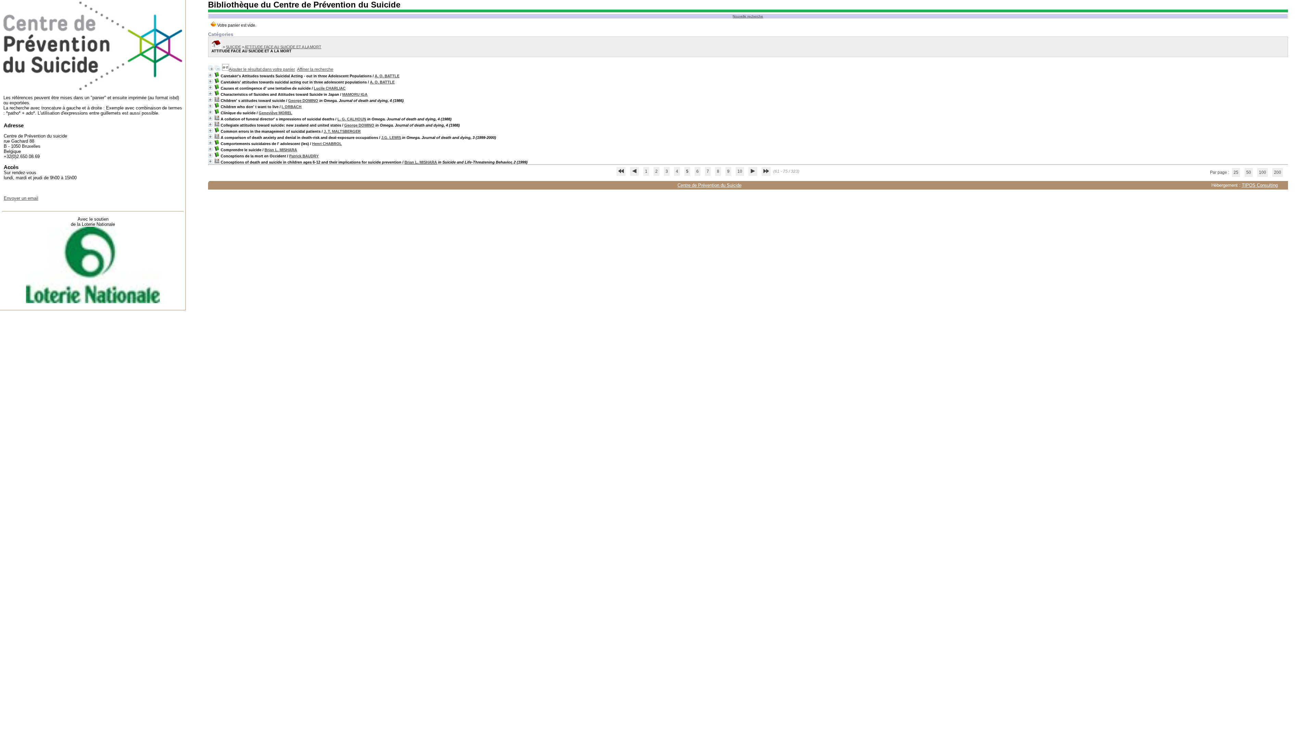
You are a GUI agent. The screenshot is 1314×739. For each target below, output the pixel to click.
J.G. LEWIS (391, 137)
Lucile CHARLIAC (330, 88)
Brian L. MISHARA (281, 150)
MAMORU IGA (355, 94)
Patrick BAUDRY (304, 156)
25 (1236, 172)
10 (739, 171)
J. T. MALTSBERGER (342, 131)
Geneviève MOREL (275, 113)
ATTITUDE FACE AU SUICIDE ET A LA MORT (283, 47)
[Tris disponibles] (225, 69)
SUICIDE (233, 47)
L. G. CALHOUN (351, 119)
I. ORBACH (291, 107)
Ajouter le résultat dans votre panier (262, 69)
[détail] (210, 75)
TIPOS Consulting (1260, 185)
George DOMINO (303, 101)
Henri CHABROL (327, 144)
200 (1277, 172)
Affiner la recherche (315, 69)
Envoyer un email (21, 198)
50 (1248, 172)
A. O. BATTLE (387, 76)
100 (1262, 172)
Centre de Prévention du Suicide (710, 185)
